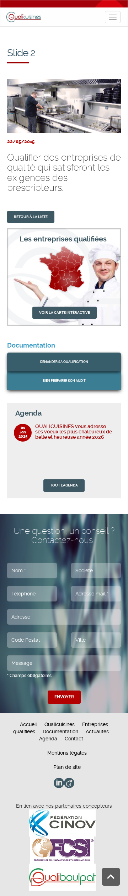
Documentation (60, 731)
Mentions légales (67, 753)
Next (110, 413)
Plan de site (67, 767)
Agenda (48, 738)
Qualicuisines (59, 724)
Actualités (97, 731)
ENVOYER (64, 696)
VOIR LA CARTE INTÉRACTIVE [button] (64, 312)
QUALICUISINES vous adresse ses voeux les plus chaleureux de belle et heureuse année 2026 (73, 431)
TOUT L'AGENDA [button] (64, 485)
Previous (103, 413)
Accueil (28, 724)
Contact (74, 738)
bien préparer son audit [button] (64, 380)
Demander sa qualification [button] (64, 362)
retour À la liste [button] (31, 217)
